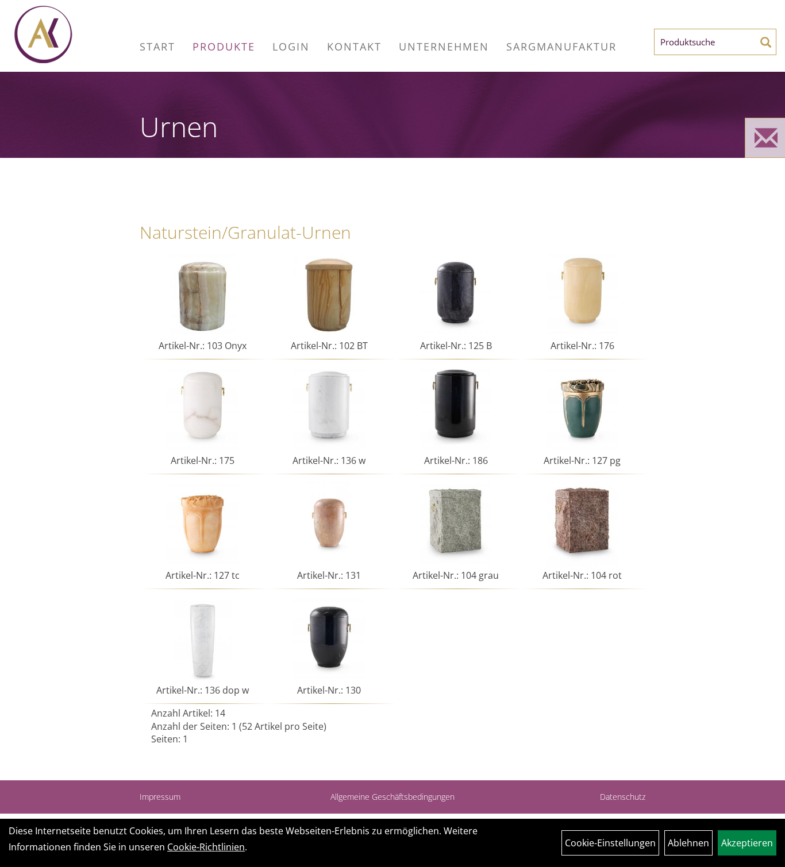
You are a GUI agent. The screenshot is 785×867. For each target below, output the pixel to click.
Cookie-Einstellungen (610, 843)
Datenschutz (622, 796)
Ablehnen (688, 843)
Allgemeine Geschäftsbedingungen (392, 796)
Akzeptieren (747, 843)
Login (291, 46)
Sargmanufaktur (561, 46)
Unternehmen (444, 46)
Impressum (160, 796)
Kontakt (354, 46)
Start (157, 46)
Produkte (224, 46)
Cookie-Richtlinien (206, 847)
